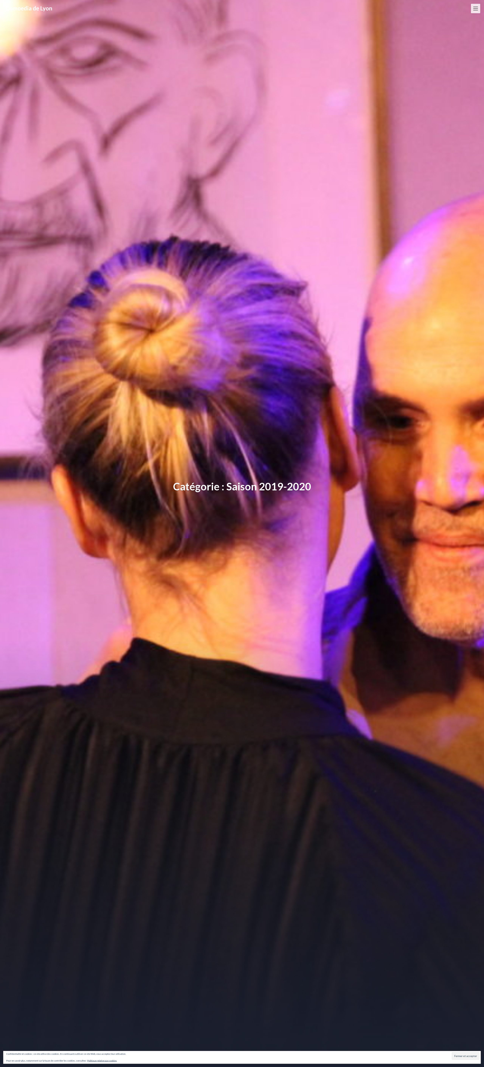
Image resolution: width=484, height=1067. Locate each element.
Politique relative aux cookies (102, 1060)
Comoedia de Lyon (29, 8)
